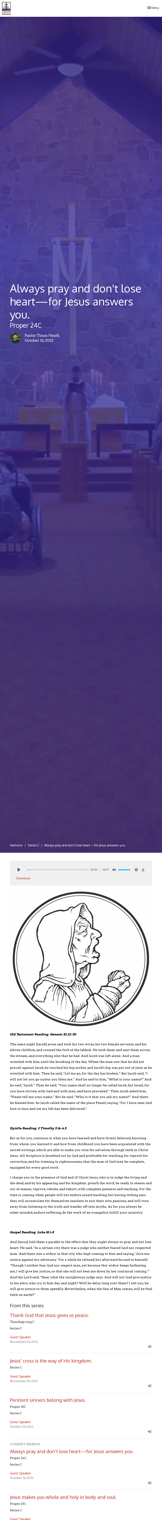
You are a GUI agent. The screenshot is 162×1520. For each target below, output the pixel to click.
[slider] (56, 870)
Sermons (16, 845)
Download (23, 878)
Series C (33, 845)
